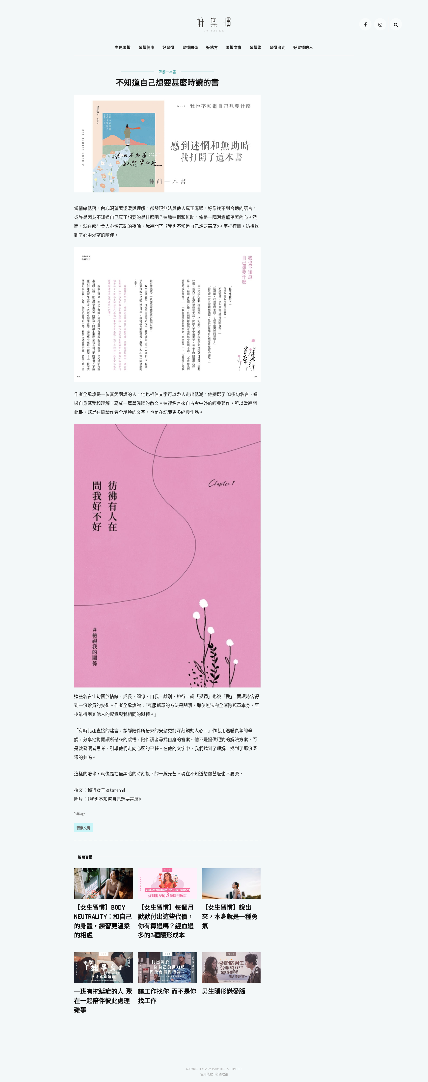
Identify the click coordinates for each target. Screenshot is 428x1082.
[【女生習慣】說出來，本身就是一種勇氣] (231, 883)
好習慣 (168, 47)
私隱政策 (221, 1074)
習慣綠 (256, 47)
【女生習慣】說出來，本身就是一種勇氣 (230, 916)
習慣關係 (190, 47)
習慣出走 (277, 47)
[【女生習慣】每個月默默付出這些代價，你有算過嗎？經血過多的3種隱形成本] (167, 883)
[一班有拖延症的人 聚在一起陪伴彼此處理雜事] (103, 967)
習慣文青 (234, 47)
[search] (396, 24)
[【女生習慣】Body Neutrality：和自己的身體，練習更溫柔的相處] (103, 883)
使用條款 (206, 1074)
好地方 (212, 47)
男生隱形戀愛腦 (223, 991)
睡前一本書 (167, 72)
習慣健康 (147, 47)
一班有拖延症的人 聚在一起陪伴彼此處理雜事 (103, 1000)
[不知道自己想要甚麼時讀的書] (167, 142)
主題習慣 (123, 47)
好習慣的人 (303, 47)
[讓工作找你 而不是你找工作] (167, 967)
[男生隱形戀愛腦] (231, 967)
